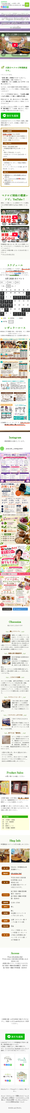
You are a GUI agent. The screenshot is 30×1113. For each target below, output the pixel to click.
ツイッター (24, 1048)
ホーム (3, 1096)
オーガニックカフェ (7, 106)
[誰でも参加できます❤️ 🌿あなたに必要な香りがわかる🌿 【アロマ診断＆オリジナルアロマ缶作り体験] (15, 591)
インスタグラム (9, 1048)
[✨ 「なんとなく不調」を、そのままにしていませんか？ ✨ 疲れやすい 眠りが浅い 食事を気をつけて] (15, 468)
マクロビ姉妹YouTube (12, 1102)
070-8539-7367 (6, 3)
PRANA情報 (10, 1100)
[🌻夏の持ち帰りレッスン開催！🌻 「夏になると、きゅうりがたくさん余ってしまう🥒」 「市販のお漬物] (15, 529)
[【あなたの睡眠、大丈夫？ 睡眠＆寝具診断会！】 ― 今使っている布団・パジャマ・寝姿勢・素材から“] (15, 499)
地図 (23, 5)
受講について (20, 1096)
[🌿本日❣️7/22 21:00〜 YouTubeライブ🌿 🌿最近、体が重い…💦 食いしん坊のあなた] (15, 560)
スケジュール (10, 1096)
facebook (17, 1048)
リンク (22, 1102)
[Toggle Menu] (27, 4)
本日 (8, 286)
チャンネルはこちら (8, 254)
